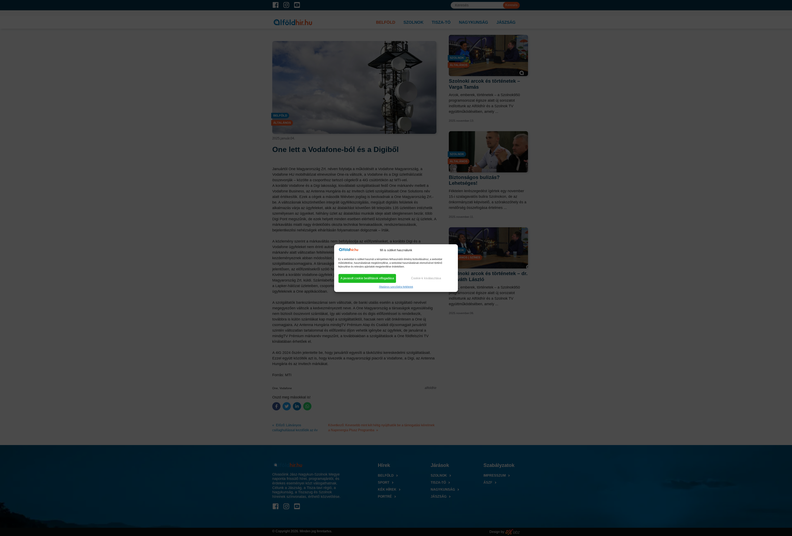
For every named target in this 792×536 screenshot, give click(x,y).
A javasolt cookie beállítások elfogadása (367, 278)
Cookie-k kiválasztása (426, 278)
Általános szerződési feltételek (396, 286)
